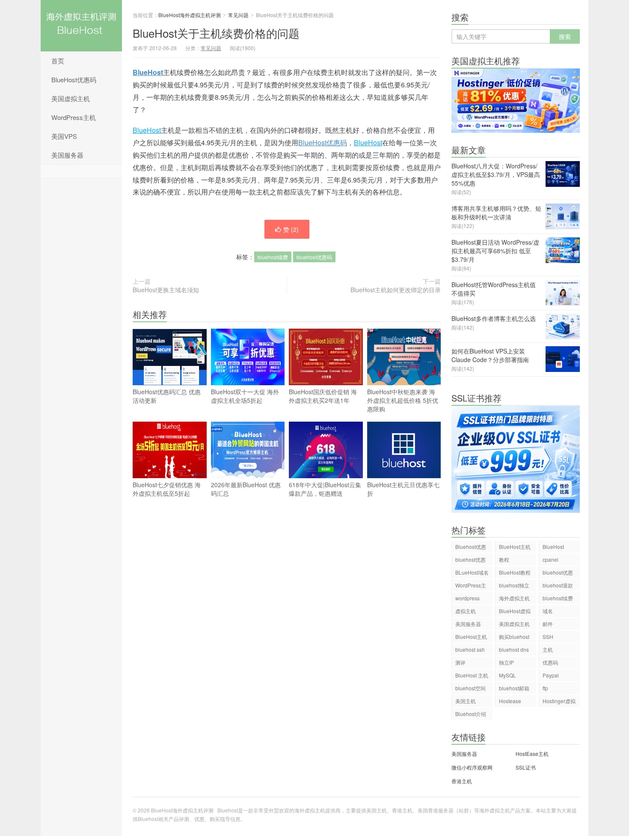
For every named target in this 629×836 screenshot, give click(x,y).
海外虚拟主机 (514, 598)
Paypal (551, 675)
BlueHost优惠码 (73, 79)
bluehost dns (514, 649)
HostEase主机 (532, 753)
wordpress (467, 598)
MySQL (507, 675)
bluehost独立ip (514, 586)
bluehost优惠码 (314, 257)
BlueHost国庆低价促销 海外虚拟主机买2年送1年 (323, 396)
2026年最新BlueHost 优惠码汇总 (246, 488)
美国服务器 (67, 154)
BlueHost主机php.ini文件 (471, 638)
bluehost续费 (273, 257)
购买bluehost (514, 636)
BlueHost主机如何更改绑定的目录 (395, 289)
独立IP (506, 662)
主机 (548, 649)
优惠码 (550, 662)
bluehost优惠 (558, 572)
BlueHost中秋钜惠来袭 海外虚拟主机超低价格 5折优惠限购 (402, 400)
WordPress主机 (73, 117)
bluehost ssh (470, 649)
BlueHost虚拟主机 (515, 612)
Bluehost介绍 (470, 713)
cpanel (550, 559)
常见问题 (238, 14)
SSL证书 (526, 767)
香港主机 (461, 781)
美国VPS (64, 136)
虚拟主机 (465, 610)
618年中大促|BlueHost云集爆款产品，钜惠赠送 (325, 488)
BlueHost (148, 72)
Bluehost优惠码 (470, 548)
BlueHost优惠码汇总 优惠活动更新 (167, 396)
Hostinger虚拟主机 (559, 702)
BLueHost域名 (472, 572)
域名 (548, 610)
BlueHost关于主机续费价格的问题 (216, 33)
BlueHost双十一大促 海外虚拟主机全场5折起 (245, 396)
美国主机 (465, 700)
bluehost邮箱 (514, 688)
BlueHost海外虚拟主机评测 (81, 25)
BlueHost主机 (515, 546)
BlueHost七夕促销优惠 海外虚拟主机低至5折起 (167, 488)
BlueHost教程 (515, 572)
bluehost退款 (558, 585)
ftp (545, 688)
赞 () (291, 229)
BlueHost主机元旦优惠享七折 (403, 488)
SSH (548, 636)
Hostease (510, 700)
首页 (57, 60)
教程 (504, 559)
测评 (460, 662)
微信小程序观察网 (472, 767)
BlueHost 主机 (471, 675)
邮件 (548, 623)
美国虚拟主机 (70, 98)
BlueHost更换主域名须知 (166, 289)
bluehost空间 (470, 688)
